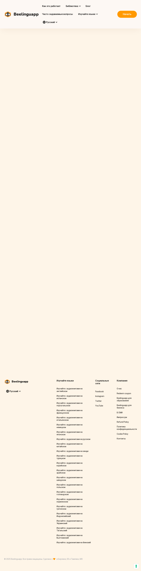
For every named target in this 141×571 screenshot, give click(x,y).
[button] (73, 6)
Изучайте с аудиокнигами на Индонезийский (69, 514)
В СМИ (120, 412)
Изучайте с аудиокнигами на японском (69, 433)
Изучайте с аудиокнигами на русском (73, 439)
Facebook (99, 391)
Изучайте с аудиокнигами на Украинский (69, 522)
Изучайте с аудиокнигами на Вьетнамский (69, 536)
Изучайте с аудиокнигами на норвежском (69, 500)
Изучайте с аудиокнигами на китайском (69, 445)
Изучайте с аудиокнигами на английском (69, 390)
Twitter (98, 401)
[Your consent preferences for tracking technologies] (136, 566)
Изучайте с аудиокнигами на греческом (69, 507)
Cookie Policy (122, 434)
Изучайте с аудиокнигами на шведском (69, 478)
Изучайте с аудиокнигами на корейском (69, 464)
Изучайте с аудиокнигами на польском (69, 486)
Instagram (99, 396)
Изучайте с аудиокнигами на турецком (69, 457)
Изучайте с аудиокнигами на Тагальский (69, 529)
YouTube (99, 406)
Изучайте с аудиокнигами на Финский (74, 542)
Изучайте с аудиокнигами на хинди (72, 451)
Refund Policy (123, 422)
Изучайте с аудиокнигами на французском (69, 411)
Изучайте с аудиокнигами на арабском (69, 471)
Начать (127, 14)
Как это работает (51, 6)
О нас (119, 389)
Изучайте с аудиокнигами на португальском (69, 404)
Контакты (121, 439)
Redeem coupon (124, 393)
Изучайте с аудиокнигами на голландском (69, 493)
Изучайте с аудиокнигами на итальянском (69, 418)
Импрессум (122, 417)
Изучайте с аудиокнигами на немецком (69, 426)
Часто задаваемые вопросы (57, 14)
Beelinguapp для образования (124, 399)
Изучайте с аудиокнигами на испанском (69, 397)
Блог (88, 6)
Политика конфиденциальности (127, 428)
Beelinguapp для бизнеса (124, 406)
